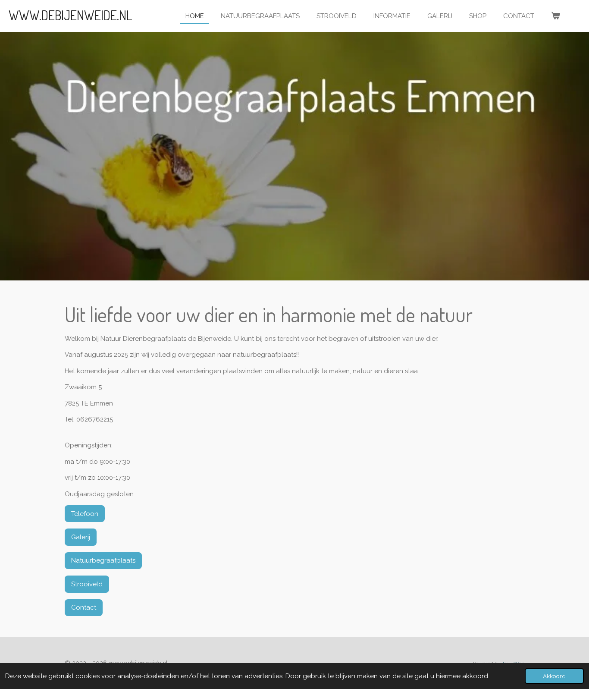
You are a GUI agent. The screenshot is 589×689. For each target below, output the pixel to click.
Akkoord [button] (554, 676)
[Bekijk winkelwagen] (555, 16)
